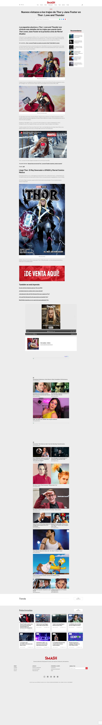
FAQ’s (52, 670)
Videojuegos (50, 4)
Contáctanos (53, 667)
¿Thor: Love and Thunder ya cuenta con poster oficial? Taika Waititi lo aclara (42, 43)
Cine (38, 4)
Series (45, 4)
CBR (24, 166)
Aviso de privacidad (35, 669)
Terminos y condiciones (36, 667)
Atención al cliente (55, 665)
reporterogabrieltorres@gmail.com (46, 344)
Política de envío (35, 670)
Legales (34, 665)
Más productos (78, 598)
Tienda (67, 4)
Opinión (63, 4)
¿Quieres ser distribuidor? (55, 669)
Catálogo (15, 667)
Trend (60, 4)
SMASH (15, 665)
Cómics (41, 4)
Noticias (15, 669)
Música (55, 4)
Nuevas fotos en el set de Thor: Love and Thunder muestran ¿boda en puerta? (45, 163)
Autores (15, 670)
